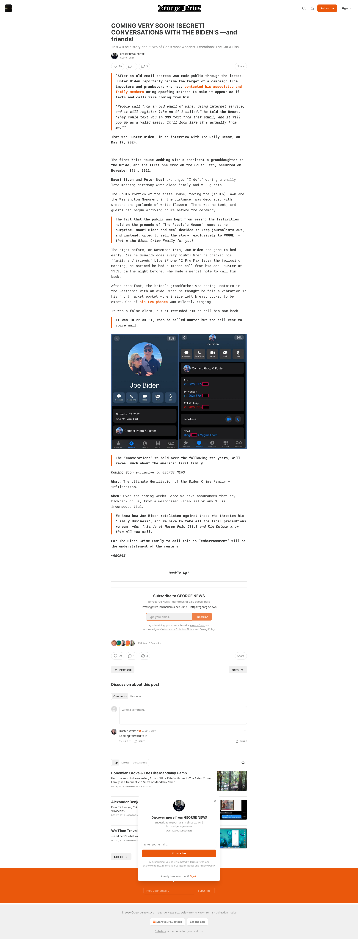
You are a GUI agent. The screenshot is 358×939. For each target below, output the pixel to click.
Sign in (346, 8)
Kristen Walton (128, 731)
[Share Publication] (312, 8)
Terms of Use (197, 862)
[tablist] (127, 696)
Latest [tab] (125, 762)
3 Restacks (155, 643)
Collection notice (226, 912)
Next (235, 669)
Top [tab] (115, 762)
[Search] (304, 8)
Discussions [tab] (140, 762)
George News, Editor (132, 54)
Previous (125, 669)
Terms (209, 912)
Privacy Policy (207, 865)
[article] (179, 782)
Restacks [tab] (135, 696)
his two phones (154, 301)
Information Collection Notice (177, 865)
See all (118, 856)
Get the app (197, 922)
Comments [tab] (120, 696)
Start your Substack (169, 922)
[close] (215, 801)
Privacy (199, 912)
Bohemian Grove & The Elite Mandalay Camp (149, 773)
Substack (160, 931)
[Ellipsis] (245, 731)
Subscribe (327, 8)
